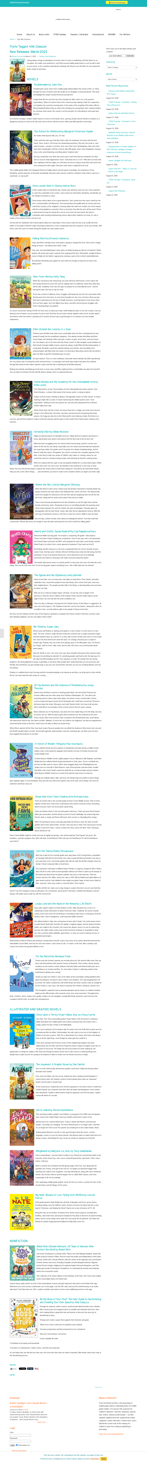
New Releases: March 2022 (28, 52)
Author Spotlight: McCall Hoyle (120, 160)
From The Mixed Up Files (73, 20)
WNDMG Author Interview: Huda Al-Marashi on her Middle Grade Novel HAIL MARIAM (121, 135)
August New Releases (117, 191)
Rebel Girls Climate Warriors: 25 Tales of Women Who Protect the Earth (65, 1248)
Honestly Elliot (41, 431)
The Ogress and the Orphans (49, 575)
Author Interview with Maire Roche (121, 113)
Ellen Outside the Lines (45, 329)
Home (12, 39)
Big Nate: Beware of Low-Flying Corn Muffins (59, 1195)
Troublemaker (40, 84)
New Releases (50, 56)
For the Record (43, 956)
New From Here (41, 276)
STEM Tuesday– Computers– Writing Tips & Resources (122, 103)
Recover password (19, 1451)
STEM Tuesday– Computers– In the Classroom (121, 122)
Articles (42, 56)
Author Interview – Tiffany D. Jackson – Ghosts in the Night (122, 170)
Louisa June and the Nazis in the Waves (55, 903)
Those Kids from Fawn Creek (50, 796)
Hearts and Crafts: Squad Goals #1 (52, 531)
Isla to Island (42, 1110)
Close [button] (104, 1459)
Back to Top (98, 1387)
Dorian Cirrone (17, 56)
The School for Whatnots (47, 131)
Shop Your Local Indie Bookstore (111, 1434)
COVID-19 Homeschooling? (19, 2)
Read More (95, 1459)
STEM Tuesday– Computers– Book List (121, 181)
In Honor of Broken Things (48, 743)
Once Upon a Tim (45, 1014)
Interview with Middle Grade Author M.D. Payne (121, 92)
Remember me (24, 1445)
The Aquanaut (43, 1064)
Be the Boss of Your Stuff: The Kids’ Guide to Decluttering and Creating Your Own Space (70, 1301)
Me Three (38, 626)
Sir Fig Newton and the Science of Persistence (59, 685)
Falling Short (39, 238)
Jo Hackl (25, 1410)
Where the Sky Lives (46, 484)
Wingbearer (41, 1151)
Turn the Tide (43, 851)
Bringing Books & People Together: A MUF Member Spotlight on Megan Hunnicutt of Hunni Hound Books (121, 149)
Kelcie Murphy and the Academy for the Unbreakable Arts (64, 382)
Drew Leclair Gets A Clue (45, 185)
